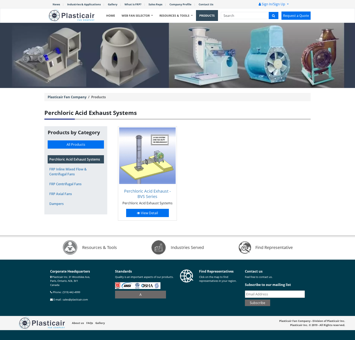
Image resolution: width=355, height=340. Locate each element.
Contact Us (206, 4)
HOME (110, 15)
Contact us (254, 271)
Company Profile (180, 4)
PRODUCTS (207, 15)
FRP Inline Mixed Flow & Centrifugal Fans (68, 171)
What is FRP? (132, 4)
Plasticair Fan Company (67, 97)
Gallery (112, 4)
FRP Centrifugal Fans (65, 184)
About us (78, 323)
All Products (76, 144)
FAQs (89, 323)
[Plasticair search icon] (273, 15)
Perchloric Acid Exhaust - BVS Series (147, 193)
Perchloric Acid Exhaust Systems (74, 159)
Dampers (56, 203)
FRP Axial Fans (60, 194)
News (56, 4)
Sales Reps (155, 4)
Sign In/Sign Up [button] (273, 4)
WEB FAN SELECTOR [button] (136, 15)
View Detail (149, 213)
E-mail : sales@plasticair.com (70, 299)
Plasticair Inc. (299, 325)
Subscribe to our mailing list (268, 284)
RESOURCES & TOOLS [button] (174, 15)
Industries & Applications (84, 4)
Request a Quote (296, 15)
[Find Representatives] (186, 275)
